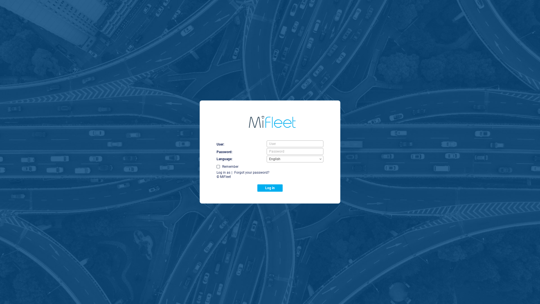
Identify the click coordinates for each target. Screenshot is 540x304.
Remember (230, 167)
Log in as (223, 173)
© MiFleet (224, 177)
